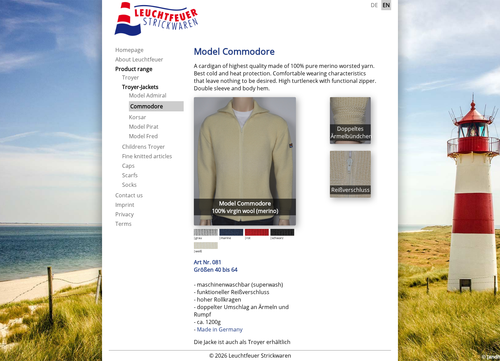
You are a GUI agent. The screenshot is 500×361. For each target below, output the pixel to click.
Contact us (129, 195)
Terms (123, 224)
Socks (129, 184)
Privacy (124, 214)
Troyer (130, 77)
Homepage (129, 50)
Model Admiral (147, 95)
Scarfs (130, 175)
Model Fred (143, 136)
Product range (133, 69)
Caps (128, 165)
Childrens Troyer (143, 146)
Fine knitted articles (147, 156)
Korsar (137, 117)
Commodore (146, 106)
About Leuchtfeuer (139, 59)
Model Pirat (144, 126)
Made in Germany (220, 329)
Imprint (124, 205)
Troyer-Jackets (140, 87)
